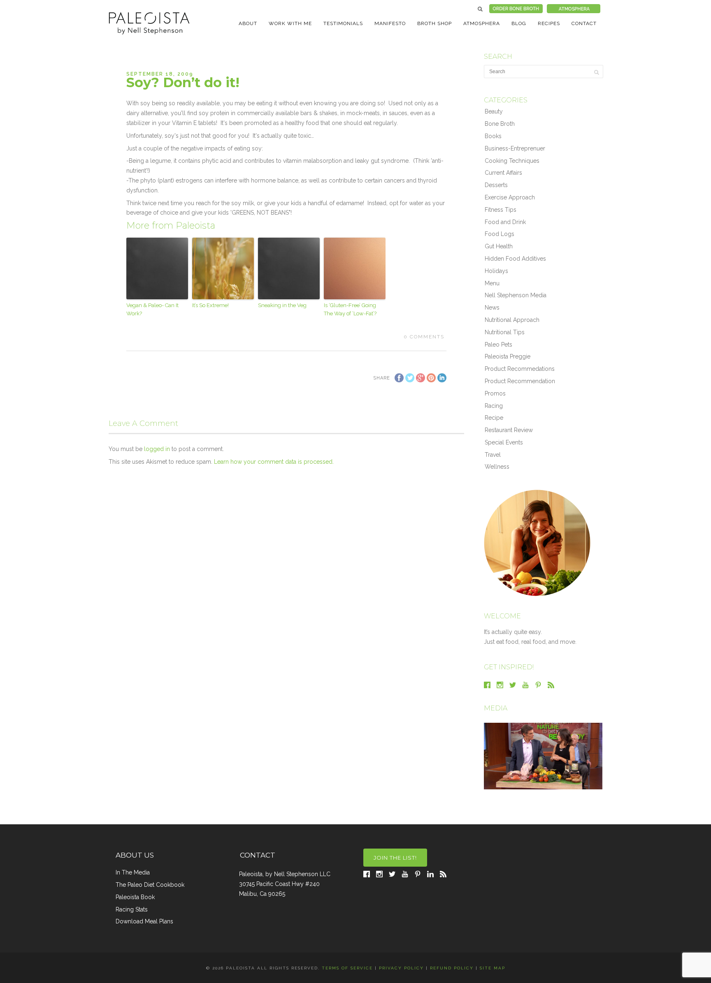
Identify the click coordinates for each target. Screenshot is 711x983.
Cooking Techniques (512, 160)
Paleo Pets (498, 344)
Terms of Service (347, 968)
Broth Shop (434, 23)
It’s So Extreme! (210, 305)
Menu (492, 283)
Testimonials (343, 23)
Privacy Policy (401, 968)
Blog (518, 23)
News (492, 307)
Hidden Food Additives (515, 258)
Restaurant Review (509, 430)
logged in (157, 449)
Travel (493, 454)
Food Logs (499, 234)
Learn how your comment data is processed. (274, 461)
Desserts (496, 185)
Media (495, 708)
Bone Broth (500, 123)
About (248, 23)
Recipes (549, 23)
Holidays (496, 271)
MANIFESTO (390, 23)
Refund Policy (452, 968)
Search (480, 9)
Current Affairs (503, 172)
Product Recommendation (520, 381)
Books (493, 136)
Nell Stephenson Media (515, 295)
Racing (494, 405)
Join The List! (395, 857)
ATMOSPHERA (481, 23)
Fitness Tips (500, 209)
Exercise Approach (510, 197)
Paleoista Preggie (507, 356)
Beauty (494, 111)
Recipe (494, 417)
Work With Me (290, 23)
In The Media (133, 872)
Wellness (497, 466)
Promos (495, 393)
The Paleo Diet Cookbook (150, 884)
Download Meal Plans (144, 921)
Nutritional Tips (505, 332)
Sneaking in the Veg (282, 305)
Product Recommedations (520, 368)
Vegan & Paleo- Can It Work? (152, 309)
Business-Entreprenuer (515, 148)
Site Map (492, 968)
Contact (584, 23)
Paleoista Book (135, 897)
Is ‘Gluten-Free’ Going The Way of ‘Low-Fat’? (350, 309)
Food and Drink (505, 222)
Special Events (504, 442)
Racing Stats (132, 909)
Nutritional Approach (512, 320)
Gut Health (499, 246)
